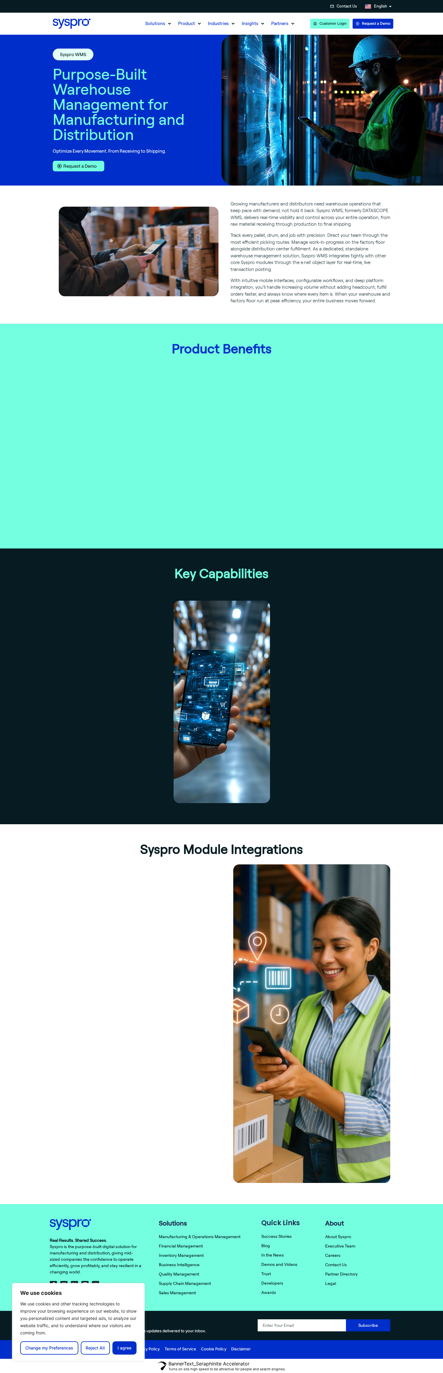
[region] (78, 1322)
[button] (158, 24)
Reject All (95, 1347)
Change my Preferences (49, 1347)
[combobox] (298, 6)
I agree (124, 1347)
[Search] (323, 6)
